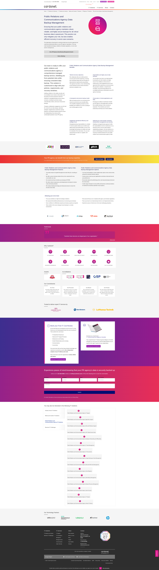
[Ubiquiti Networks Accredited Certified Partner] (79, 517)
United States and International (83, 556)
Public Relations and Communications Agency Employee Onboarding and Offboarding (84, 438)
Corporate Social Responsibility (76, 560)
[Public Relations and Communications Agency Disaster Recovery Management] (83, 481)
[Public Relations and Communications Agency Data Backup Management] (82, 475)
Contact (112, 7)
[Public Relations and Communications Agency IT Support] (79, 410)
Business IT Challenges (50, 427)
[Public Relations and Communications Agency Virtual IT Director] (80, 501)
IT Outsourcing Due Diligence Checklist (96, 336)
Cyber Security (59, 543)
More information (106, 568)
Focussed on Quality (79, 265)
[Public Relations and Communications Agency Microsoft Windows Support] (82, 423)
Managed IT (58, 537)
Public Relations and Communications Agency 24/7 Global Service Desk (81, 432)
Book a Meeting (103, 1)
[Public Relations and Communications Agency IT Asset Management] (81, 443)
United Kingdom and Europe (70, 556)
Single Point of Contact (79, 255)
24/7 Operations (50, 255)
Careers (94, 1)
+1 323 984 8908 (51, 1)
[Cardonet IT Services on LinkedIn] (47, 552)
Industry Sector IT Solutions (51, 410)
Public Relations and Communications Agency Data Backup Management (81, 477)
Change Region (48, 556)
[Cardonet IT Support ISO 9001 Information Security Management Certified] (80, 276)
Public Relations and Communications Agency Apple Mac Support (80, 419)
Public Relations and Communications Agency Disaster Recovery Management (82, 484)
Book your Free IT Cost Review (61, 326)
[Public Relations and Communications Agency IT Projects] (79, 494)
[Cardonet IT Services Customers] (56, 309)
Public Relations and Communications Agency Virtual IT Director (80, 503)
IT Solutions (92, 7)
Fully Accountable (109, 265)
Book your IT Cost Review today (58, 359)
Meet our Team (71, 535)
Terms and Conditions (105, 560)
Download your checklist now (93, 346)
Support (98, 1)
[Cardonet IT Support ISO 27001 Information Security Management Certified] (70, 276)
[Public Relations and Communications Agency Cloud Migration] (80, 468)
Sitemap (111, 560)
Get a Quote (109, 159)
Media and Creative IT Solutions (52, 415)
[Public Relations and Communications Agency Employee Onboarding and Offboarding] (84, 436)
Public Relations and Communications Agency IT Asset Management (80, 445)
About (106, 7)
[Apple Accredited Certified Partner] (65, 517)
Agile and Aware (94, 265)
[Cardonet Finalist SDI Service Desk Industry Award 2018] (52, 276)
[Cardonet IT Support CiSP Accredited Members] (97, 276)
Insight (91, 1)
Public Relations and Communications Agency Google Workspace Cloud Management (84, 458)
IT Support (58, 533)
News (88, 1)
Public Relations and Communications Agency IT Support (78, 413)
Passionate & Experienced (50, 265)
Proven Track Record (65, 255)
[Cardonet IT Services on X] (48, 552)
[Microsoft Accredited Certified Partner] (107, 517)
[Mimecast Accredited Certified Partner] (51, 517)
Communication (59, 541)
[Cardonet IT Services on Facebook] (50, 552)
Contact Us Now (111, 1)
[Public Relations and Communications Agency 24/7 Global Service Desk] (81, 430)
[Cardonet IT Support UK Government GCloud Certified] (107, 276)
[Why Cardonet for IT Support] (50, 251)
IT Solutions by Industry (48, 533)
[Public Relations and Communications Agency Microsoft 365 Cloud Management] (83, 462)
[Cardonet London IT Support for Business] (50, 6)
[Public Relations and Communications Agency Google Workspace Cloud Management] (84, 455)
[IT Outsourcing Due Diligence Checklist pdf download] (94, 328)
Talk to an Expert (99, 159)
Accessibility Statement (87, 560)
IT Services (100, 7)
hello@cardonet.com (82, 1)
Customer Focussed (108, 255)
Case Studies (71, 541)
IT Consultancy (59, 535)
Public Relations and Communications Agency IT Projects (78, 496)
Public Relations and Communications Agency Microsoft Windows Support (81, 425)
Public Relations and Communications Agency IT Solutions (54, 421)
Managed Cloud (59, 539)
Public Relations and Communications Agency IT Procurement (79, 451)
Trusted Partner (65, 265)
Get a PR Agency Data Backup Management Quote (61, 51)
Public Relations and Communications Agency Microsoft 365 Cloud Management (83, 464)
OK (100, 568)
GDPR (93, 560)
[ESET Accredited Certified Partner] (93, 517)
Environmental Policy (109, 563)
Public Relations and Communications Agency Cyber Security (79, 490)
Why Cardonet (71, 533)
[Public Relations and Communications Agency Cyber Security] (79, 488)
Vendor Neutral (94, 255)
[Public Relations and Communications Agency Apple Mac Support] (80, 417)
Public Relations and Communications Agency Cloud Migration (79, 471)
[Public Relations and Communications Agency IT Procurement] (80, 449)
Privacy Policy (75, 397)
